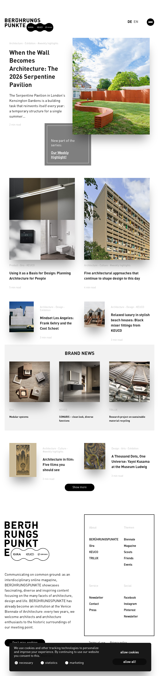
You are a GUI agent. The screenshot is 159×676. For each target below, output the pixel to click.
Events (128, 564)
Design (59, 307)
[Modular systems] (29, 381)
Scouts (128, 552)
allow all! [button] (129, 662)
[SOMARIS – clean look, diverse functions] (79, 381)
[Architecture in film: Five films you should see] (22, 460)
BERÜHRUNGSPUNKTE (95, 539)
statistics (51, 662)
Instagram (130, 603)
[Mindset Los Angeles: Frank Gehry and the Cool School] (21, 317)
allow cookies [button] (129, 652)
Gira (22, 265)
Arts (123, 448)
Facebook (130, 597)
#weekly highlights (48, 43)
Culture (104, 265)
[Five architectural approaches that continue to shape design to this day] (117, 219)
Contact (94, 603)
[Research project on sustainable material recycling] (129, 381)
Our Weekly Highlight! (60, 154)
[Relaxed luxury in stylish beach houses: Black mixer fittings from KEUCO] (94, 314)
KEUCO (31, 265)
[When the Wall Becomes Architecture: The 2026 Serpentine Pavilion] (111, 86)
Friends (128, 558)
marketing (76, 662)
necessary (26, 662)
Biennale (129, 539)
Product (13, 265)
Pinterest (130, 610)
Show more (80, 487)
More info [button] (47, 655)
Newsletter (95, 597)
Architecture (16, 43)
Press (92, 610)
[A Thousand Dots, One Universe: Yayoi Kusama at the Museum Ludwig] (94, 456)
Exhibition (30, 43)
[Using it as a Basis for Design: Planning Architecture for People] (42, 219)
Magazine (130, 545)
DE (130, 21)
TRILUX (113, 409)
